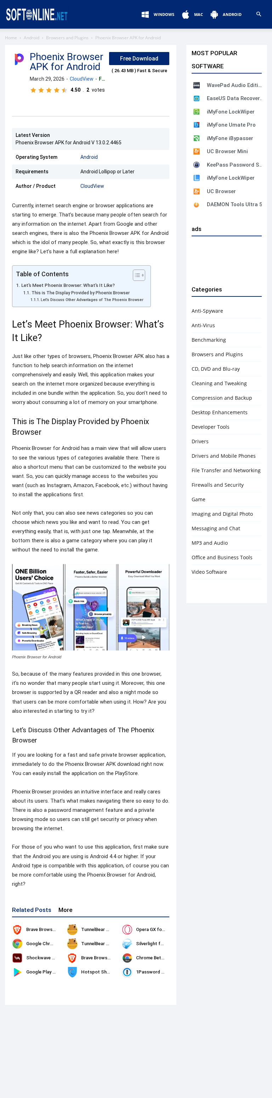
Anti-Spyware (207, 310)
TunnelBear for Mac (102, 943)
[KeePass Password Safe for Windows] (196, 165)
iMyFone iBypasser (230, 138)
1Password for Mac (157, 972)
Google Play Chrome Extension (58, 972)
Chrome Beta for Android (162, 957)
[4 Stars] (56, 90)
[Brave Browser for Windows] (17, 929)
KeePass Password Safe (235, 165)
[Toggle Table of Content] (135, 275)
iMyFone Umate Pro (231, 125)
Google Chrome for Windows (56, 943)
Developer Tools (211, 426)
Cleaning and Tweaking (219, 383)
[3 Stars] (48, 90)
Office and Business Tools (222, 557)
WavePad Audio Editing (235, 85)
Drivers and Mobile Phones (224, 455)
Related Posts (31, 909)
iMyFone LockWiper (231, 112)
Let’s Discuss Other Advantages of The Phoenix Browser (92, 299)
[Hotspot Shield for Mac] (72, 972)
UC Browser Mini (227, 151)
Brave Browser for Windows (55, 929)
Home (11, 38)
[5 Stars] (64, 90)
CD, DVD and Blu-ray (216, 368)
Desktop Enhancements (220, 412)
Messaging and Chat (216, 528)
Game (198, 499)
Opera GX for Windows (160, 929)
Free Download (139, 58)
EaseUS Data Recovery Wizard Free (235, 98)
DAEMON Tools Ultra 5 (234, 204)
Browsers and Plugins (67, 38)
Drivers (200, 441)
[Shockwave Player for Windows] (17, 958)
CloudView (82, 79)
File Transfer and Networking (226, 470)
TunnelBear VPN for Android (111, 929)
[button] (258, 14)
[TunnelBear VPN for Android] (72, 929)
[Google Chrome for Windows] (17, 943)
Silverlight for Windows (160, 943)
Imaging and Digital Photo (222, 513)
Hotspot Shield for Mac (106, 972)
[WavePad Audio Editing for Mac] (196, 85)
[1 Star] (33, 90)
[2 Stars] (41, 90)
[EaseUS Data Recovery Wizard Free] (196, 98)
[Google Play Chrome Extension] (17, 972)
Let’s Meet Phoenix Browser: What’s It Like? (68, 285)
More (65, 909)
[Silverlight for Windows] (127, 943)
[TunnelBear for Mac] (72, 943)
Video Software (209, 571)
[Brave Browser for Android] (72, 958)
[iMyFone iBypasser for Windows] (196, 138)
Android (31, 38)
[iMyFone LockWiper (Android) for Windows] (196, 112)
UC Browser (221, 191)
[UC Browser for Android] (196, 191)
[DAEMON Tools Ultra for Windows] (196, 205)
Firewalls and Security (218, 484)
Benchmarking (209, 339)
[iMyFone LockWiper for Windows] (196, 178)
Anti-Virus (203, 325)
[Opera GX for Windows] (127, 929)
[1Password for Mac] (127, 972)
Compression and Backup (222, 397)
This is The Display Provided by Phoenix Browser (80, 292)
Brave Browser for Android (109, 957)
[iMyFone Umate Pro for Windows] (196, 125)
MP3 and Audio (210, 542)
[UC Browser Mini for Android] (196, 151)
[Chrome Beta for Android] (127, 958)
